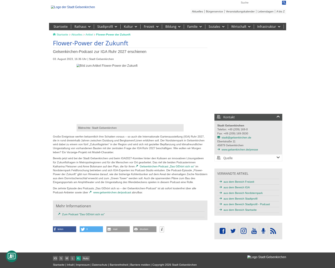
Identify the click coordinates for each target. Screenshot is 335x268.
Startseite (59, 264)
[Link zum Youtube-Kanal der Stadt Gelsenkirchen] (254, 231)
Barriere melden (140, 264)
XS (55, 258)
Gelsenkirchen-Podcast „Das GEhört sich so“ (167, 166)
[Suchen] (284, 3)
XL (78, 258)
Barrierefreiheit (119, 264)
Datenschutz (99, 264)
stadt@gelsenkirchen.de (236, 137)
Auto (86, 258)
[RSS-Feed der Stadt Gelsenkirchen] (273, 231)
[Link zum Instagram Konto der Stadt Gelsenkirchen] (243, 231)
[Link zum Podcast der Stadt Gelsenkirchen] (263, 231)
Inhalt (70, 264)
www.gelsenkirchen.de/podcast (112, 192)
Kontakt (229, 117)
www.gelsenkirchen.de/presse (240, 149)
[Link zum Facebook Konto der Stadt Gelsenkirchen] (222, 231)
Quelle (228, 158)
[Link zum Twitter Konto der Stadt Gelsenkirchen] (233, 231)
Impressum (83, 264)
